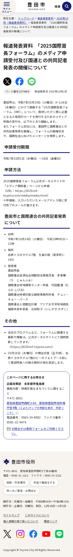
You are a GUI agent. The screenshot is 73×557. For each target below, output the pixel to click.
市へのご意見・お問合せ (21, 491)
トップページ (26, 18)
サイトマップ (11, 515)
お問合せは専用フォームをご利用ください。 (38, 431)
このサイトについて (37, 515)
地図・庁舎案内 (15, 482)
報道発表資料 (45, 18)
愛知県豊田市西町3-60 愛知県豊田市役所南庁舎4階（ (36, 408)
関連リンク (51, 521)
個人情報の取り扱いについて (20, 521)
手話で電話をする (44, 482)
